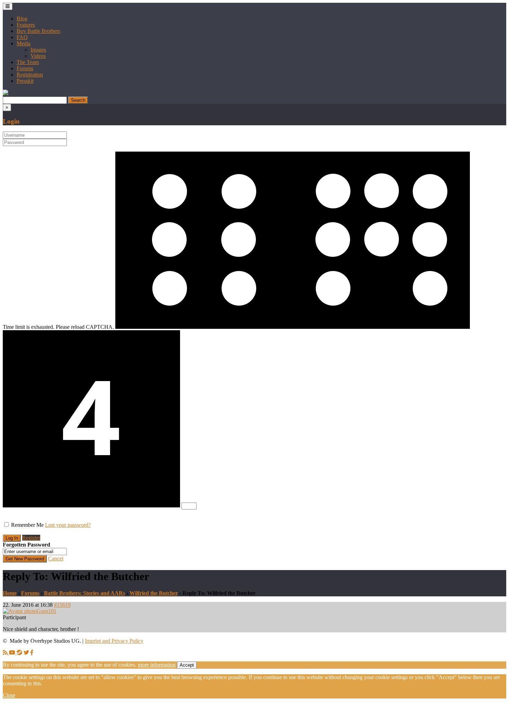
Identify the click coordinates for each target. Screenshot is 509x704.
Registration (30, 75)
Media (23, 43)
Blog (22, 18)
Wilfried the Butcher (154, 593)
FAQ (22, 37)
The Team (28, 62)
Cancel (55, 558)
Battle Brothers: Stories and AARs (84, 593)
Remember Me (27, 525)
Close (9, 695)
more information (157, 665)
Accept (187, 665)
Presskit (25, 81)
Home (10, 593)
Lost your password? (68, 525)
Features (26, 25)
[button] (5, 93)
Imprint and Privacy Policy (114, 641)
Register (31, 538)
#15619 (62, 605)
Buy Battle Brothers (38, 31)
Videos (38, 56)
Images (38, 50)
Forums (25, 68)
